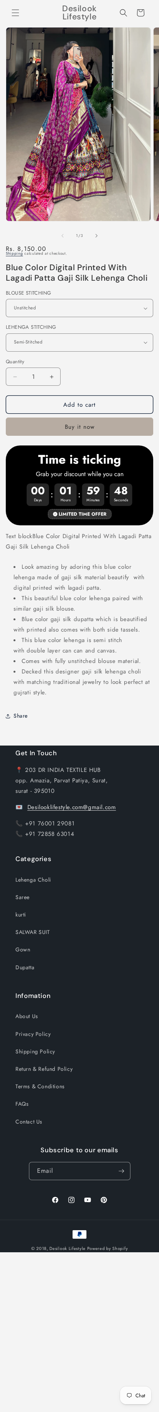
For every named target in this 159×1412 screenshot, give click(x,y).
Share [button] (21, 716)
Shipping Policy (35, 1051)
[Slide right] (96, 235)
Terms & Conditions (40, 1086)
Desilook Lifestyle (67, 1248)
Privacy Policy (33, 1034)
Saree (22, 897)
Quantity (15, 361)
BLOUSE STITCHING (28, 293)
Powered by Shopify (107, 1248)
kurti (20, 914)
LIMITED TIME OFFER (83, 514)
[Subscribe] (121, 1171)
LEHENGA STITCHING (31, 327)
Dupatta (24, 967)
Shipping (14, 253)
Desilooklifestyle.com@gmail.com (71, 807)
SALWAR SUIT (32, 932)
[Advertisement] (79, 1332)
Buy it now (80, 427)
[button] (15, 12)
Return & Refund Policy (44, 1069)
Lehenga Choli (33, 880)
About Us (26, 1016)
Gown (22, 949)
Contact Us (28, 1121)
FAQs (22, 1104)
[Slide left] (62, 235)
